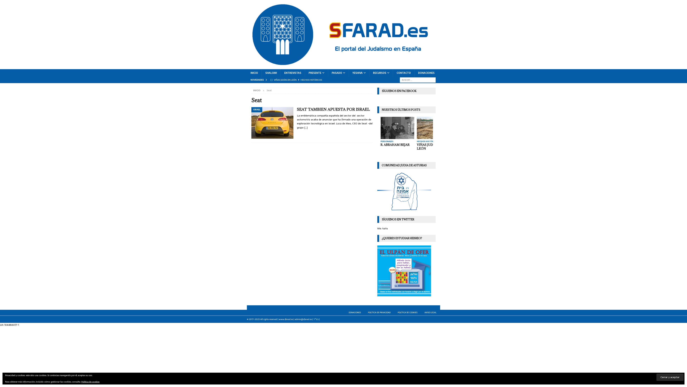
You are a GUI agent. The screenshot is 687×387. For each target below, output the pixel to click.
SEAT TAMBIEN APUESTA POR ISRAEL (333, 109)
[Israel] (272, 123)
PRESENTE (315, 73)
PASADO (337, 73)
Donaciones (426, 73)
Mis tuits (382, 228)
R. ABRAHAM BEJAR (394, 145)
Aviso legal (431, 312)
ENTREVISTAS (292, 73)
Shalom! (271, 73)
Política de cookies (407, 312)
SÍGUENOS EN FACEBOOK (399, 91)
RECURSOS (379, 73)
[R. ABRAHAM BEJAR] (397, 128)
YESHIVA (357, 73)
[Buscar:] (418, 80)
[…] (306, 128)
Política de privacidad (379, 312)
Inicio (254, 73)
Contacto (404, 73)
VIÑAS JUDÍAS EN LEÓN (429, 146)
